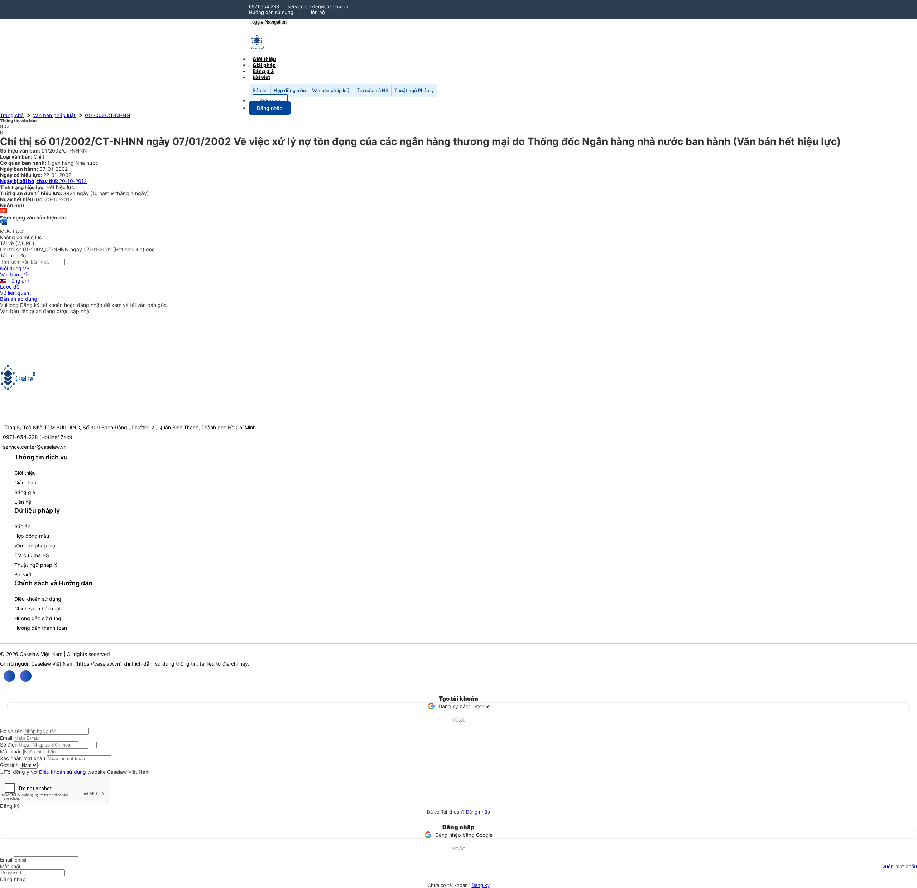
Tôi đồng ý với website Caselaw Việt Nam (77, 772)
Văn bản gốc (14, 274)
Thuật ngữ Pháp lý (414, 90)
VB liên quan (14, 293)
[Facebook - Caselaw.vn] (9, 676)
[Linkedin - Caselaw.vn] (26, 676)
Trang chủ (12, 115)
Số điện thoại (15, 745)
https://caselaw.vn (98, 664)
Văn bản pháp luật (331, 90)
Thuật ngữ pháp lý (36, 565)
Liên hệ (316, 12)
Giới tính (9, 765)
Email (6, 738)
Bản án (260, 90)
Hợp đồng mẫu (290, 90)
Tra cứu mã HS (372, 90)
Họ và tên (11, 731)
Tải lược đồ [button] (13, 255)
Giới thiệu (25, 473)
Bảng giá (24, 492)
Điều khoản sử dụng (37, 599)
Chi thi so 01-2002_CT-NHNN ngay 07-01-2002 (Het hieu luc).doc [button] (77, 249)
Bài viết (261, 77)
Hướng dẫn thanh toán (40, 628)
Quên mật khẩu (899, 866)
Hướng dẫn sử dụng (271, 12)
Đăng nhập (478, 812)
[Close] (0, 694)
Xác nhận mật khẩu (22, 758)
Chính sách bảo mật (37, 608)
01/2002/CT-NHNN (107, 115)
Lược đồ (9, 287)
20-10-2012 (43, 181)
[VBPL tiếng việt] (3, 211)
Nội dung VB (14, 268)
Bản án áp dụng (18, 299)
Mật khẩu (11, 751)
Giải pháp (25, 482)
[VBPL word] (3, 225)
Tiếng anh (18, 281)
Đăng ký (481, 885)
